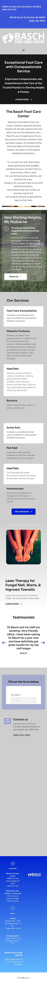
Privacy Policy (10, 962)
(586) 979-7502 (13, 886)
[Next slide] (43, 643)
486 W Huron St (12, 896)
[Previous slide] (4, 643)
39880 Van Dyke (13, 878)
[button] (23, 50)
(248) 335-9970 (13, 901)
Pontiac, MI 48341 (13, 898)
